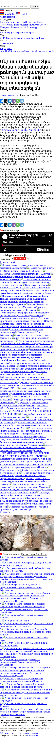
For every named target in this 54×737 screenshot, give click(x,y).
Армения (4, 43)
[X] (5, 101)
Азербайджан (21, 32)
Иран (31, 32)
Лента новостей (8, 17)
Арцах (3, 32)
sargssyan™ (32, 735)
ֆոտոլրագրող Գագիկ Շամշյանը (21, 130)
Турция (10, 32)
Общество (20, 22)
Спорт (42, 24)
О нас (18, 733)
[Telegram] (22, 101)
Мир (12, 43)
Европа (9, 38)
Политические (7, 22)
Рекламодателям (30, 733)
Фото (9, 48)
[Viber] (14, 101)
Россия (34, 38)
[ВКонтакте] (1, 101)
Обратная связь (7, 733)
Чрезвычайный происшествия (15, 24)
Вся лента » (5, 512)
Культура (34, 24)
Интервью (5, 27)
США (3, 38)
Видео (3, 48)
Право (40, 22)
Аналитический (18, 27)
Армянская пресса (9, 95)
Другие (42, 38)
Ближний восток (22, 38)
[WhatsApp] (18, 101)
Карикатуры (33, 27)
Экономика (30, 22)
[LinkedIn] (10, 101)
